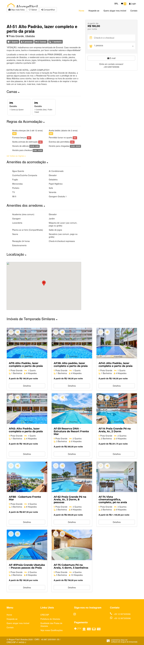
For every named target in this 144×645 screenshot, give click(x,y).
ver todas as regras (15, 155)
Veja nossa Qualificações (51, 630)
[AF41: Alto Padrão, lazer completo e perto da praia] (116, 343)
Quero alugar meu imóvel (18, 623)
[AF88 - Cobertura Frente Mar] (27, 477)
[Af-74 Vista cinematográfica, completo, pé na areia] (116, 477)
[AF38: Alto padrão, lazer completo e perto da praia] (72, 343)
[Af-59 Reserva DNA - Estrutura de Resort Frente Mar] (72, 408)
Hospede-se (12, 619)
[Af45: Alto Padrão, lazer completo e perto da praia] (27, 408)
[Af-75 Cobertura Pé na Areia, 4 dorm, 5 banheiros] (72, 545)
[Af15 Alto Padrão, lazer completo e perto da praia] (27, 343)
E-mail (112, 58)
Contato (10, 627)
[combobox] (114, 46)
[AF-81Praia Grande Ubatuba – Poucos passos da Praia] (27, 545)
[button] (44, 91)
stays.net (124, 640)
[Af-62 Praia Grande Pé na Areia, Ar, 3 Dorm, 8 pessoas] (72, 477)
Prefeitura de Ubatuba (50, 619)
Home (9, 614)
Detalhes (27, 385)
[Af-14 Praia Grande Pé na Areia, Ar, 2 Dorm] (116, 408)
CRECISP (44, 614)
